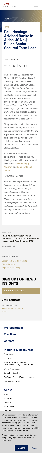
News (6, 394)
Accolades (8, 398)
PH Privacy (8, 358)
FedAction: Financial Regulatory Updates (19, 377)
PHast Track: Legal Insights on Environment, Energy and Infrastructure (19, 363)
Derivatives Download (12, 373)
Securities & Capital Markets (14, 260)
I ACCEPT (21, 448)
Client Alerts (8, 354)
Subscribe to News (14, 291)
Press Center (9, 406)
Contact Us (8, 410)
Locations (7, 402)
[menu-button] (36, 5)
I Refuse (34, 448)
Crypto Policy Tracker (12, 369)
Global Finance (8, 264)
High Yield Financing (11, 267)
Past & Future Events (12, 381)
